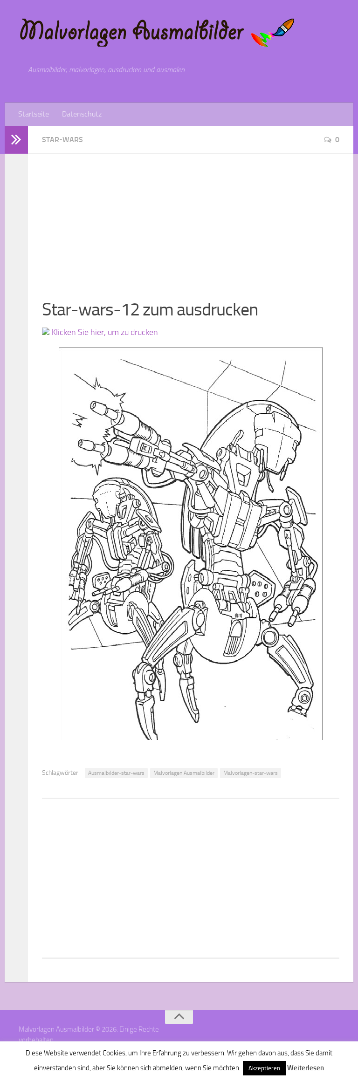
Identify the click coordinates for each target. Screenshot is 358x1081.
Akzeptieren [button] (264, 1068)
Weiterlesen (305, 1068)
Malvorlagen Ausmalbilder (183, 773)
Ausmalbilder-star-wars (116, 773)
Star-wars (62, 139)
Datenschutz (82, 113)
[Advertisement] (190, 219)
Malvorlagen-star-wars (250, 773)
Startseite (33, 113)
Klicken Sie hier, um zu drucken (103, 332)
